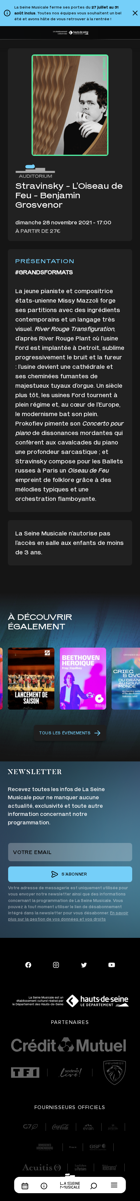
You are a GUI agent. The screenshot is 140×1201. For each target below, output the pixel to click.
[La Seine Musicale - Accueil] (70, 1181)
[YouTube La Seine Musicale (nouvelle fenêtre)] (112, 964)
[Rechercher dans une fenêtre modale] (95, 1186)
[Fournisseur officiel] (30, 1127)
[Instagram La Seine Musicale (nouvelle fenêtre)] (56, 964)
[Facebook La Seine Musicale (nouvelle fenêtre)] (28, 964)
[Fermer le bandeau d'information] (135, 13)
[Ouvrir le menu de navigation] (114, 1185)
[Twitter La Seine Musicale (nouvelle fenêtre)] (84, 964)
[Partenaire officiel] (25, 1072)
